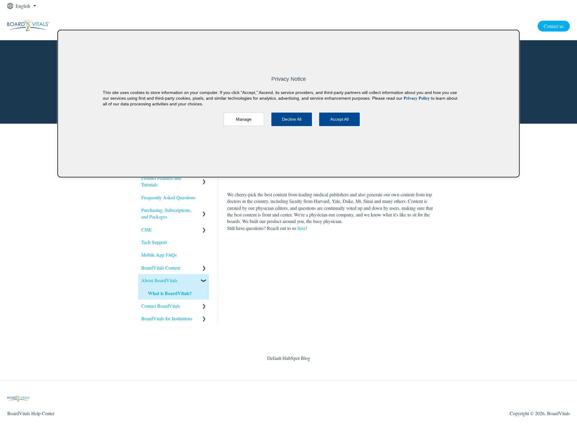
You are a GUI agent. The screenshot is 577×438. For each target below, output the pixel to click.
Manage (244, 119)
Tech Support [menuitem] (154, 242)
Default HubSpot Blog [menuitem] (288, 358)
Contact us (554, 26)
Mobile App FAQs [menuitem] (159, 255)
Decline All (291, 119)
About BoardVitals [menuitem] (159, 280)
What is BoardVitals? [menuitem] (170, 293)
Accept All (339, 119)
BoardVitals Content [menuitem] (160, 267)
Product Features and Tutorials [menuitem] (161, 181)
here (302, 228)
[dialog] (288, 103)
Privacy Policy (417, 98)
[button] (204, 178)
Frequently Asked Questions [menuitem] (168, 197)
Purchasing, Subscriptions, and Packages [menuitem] (166, 213)
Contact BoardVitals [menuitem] (160, 306)
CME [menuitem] (146, 229)
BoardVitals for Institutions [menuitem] (166, 318)
